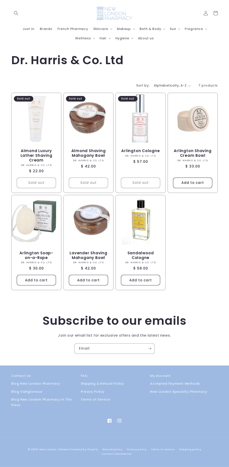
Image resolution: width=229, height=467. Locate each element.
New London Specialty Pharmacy (178, 391)
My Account (160, 376)
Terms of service (162, 449)
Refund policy (112, 449)
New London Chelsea (54, 449)
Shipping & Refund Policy (102, 383)
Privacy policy (137, 449)
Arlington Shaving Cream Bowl (192, 153)
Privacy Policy (92, 391)
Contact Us (21, 376)
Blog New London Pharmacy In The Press (41, 402)
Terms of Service (95, 399)
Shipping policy (190, 449)
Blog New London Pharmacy (35, 383)
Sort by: (142, 85)
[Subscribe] (150, 348)
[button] (16, 13)
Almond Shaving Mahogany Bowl (88, 153)
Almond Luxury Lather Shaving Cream (36, 155)
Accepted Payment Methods (175, 383)
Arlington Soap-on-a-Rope (36, 255)
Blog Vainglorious (26, 391)
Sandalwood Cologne (140, 255)
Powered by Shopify (84, 449)
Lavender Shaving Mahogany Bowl (88, 255)
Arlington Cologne (140, 151)
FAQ (84, 376)
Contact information (117, 454)
